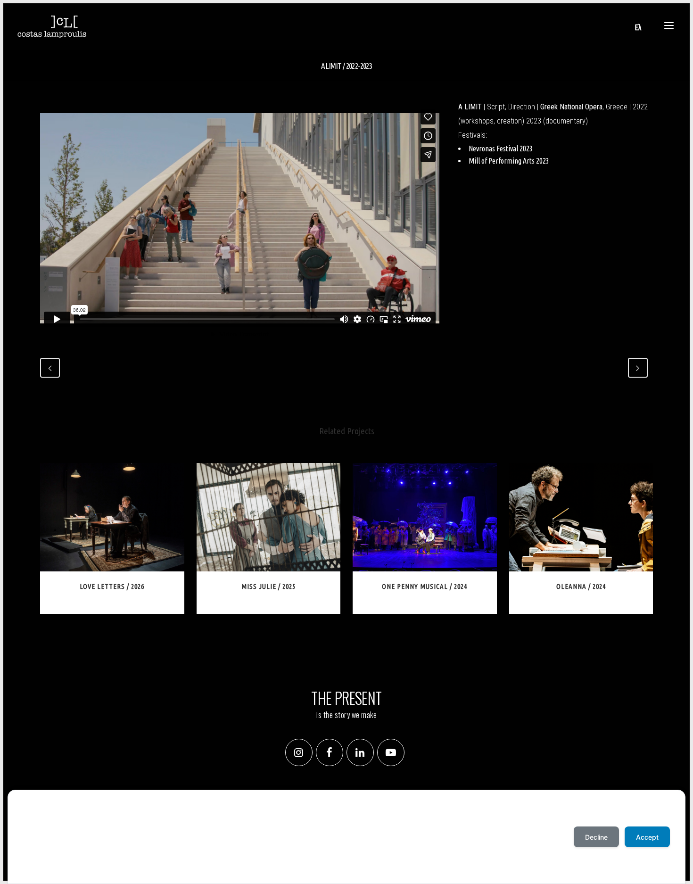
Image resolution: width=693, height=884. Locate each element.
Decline (596, 837)
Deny (62, 864)
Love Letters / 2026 (112, 586)
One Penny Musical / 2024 (424, 586)
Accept (34, 864)
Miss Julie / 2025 (268, 586)
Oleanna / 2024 (581, 586)
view (114, 515)
